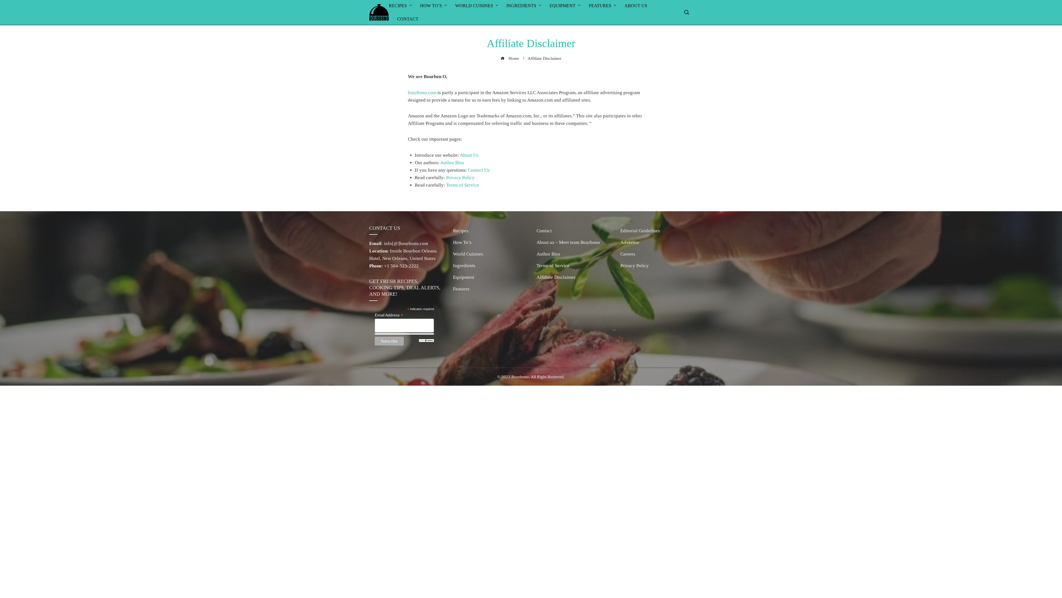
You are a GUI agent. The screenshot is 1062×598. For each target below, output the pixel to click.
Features (461, 289)
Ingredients (464, 265)
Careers (627, 254)
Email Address (389, 315)
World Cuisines (468, 254)
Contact (407, 19)
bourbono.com (422, 92)
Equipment (463, 277)
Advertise (629, 242)
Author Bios (452, 162)
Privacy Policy (460, 177)
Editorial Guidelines (640, 230)
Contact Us (479, 170)
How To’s (462, 242)
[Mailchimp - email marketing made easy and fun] (426, 340)
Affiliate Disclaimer (556, 277)
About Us (469, 155)
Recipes (460, 230)
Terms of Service (462, 185)
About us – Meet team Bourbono (568, 242)
